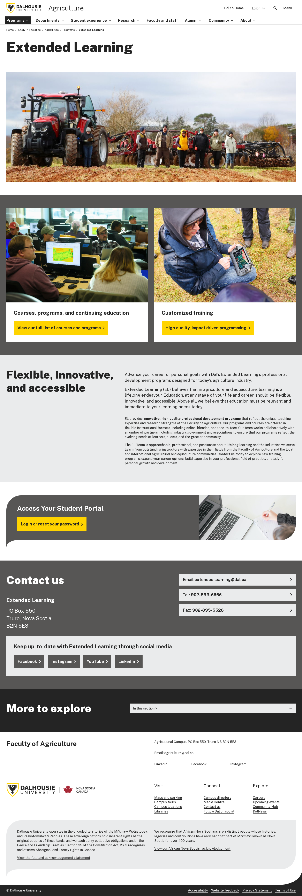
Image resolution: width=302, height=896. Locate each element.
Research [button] (126, 20)
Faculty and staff (162, 20)
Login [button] (256, 8)
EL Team (138, 445)
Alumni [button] (191, 20)
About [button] (245, 20)
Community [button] (219, 20)
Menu (288, 8)
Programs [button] (15, 20)
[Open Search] (275, 8)
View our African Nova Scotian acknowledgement (192, 848)
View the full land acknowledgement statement (53, 858)
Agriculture (66, 8)
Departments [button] (48, 20)
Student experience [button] (89, 20)
